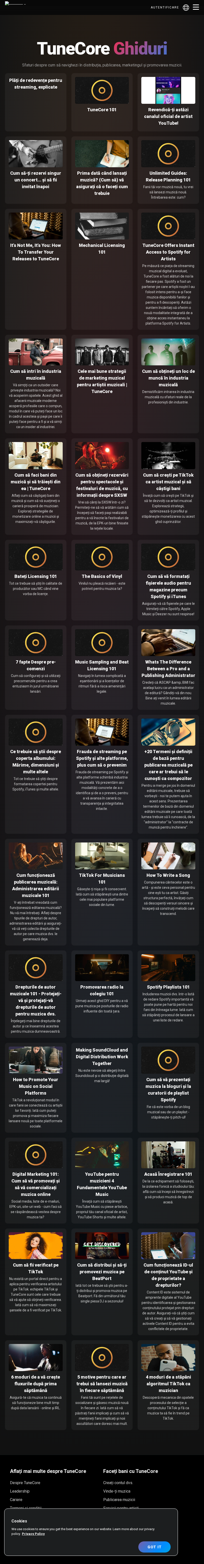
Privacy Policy (33, 1534)
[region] (91, 1532)
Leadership (20, 1491)
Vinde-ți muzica (116, 1491)
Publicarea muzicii (119, 1499)
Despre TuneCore (25, 1482)
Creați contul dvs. (118, 1482)
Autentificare (165, 7)
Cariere (16, 1499)
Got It (155, 1547)
